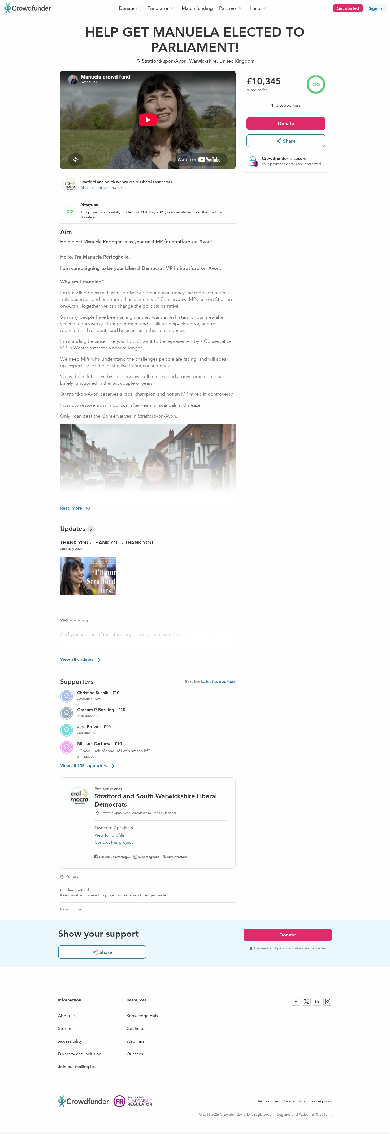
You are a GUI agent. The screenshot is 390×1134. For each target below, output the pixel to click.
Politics (72, 876)
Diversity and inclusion (79, 1053)
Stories (65, 1028)
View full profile (109, 835)
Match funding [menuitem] (197, 8)
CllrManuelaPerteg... (114, 857)
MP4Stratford (177, 857)
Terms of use (267, 1101)
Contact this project (113, 842)
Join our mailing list (77, 1066)
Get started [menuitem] (348, 8)
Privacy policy (294, 1101)
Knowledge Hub (142, 1015)
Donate (286, 123)
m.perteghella (148, 857)
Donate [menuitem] (127, 8)
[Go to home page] (27, 8)
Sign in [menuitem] (375, 8)
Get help (135, 1028)
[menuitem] (161, 8)
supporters (286, 105)
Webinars (135, 1041)
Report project (72, 909)
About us (67, 1015)
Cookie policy (320, 1101)
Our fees (135, 1053)
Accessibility (70, 1041)
